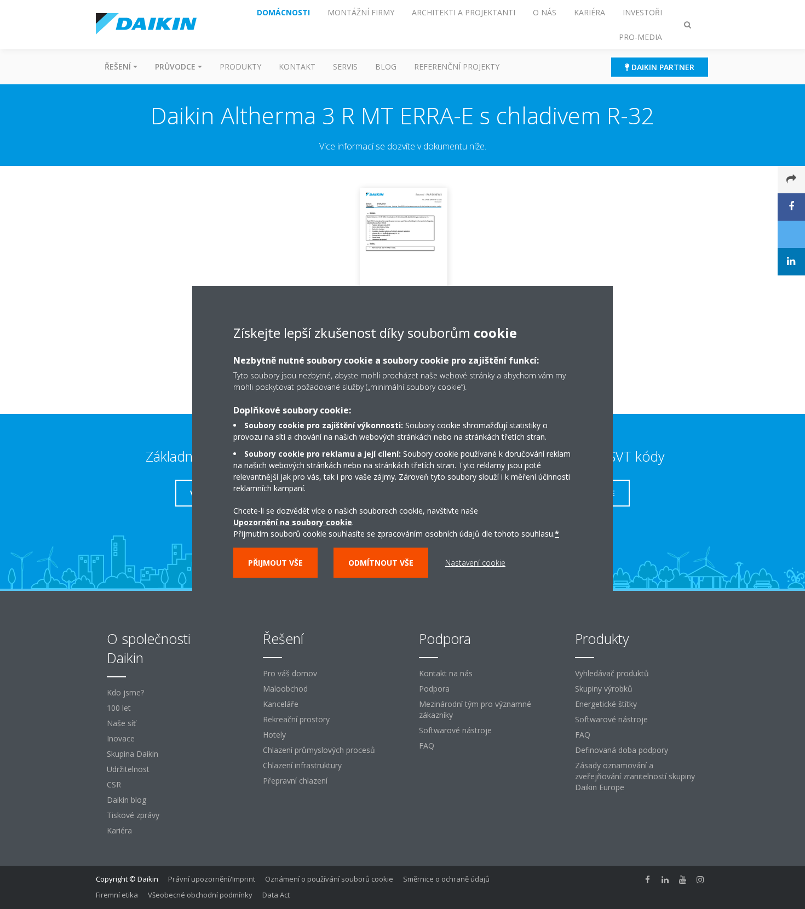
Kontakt (297, 66)
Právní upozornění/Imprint (211, 879)
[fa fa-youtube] (683, 880)
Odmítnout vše (380, 562)
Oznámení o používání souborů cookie (329, 879)
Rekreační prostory (296, 719)
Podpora (434, 688)
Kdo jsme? (125, 692)
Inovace (121, 738)
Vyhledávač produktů (612, 673)
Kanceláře (280, 704)
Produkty (240, 66)
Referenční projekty (456, 66)
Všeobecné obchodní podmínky (200, 895)
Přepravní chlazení (295, 780)
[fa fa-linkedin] (665, 880)
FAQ (426, 745)
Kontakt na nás (446, 673)
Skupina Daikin (132, 754)
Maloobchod (285, 688)
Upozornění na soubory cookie (292, 522)
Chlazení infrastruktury (302, 765)
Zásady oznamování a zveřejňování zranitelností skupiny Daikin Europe (635, 776)
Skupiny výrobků (604, 688)
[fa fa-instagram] (700, 880)
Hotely (274, 734)
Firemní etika (117, 895)
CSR (114, 784)
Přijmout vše (275, 562)
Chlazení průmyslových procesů (319, 750)
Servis (345, 66)
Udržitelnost (128, 769)
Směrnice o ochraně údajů (446, 879)
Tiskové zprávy (133, 815)
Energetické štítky (606, 704)
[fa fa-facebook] (648, 880)
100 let (119, 708)
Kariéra (119, 830)
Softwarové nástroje (455, 730)
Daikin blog (126, 800)
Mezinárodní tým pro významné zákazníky (475, 709)
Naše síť (121, 723)
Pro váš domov (290, 673)
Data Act (276, 895)
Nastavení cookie (475, 562)
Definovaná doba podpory (621, 750)
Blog (385, 66)
